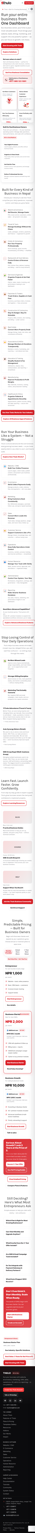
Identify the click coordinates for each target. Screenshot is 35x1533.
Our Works (7, 1434)
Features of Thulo (9, 1418)
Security (12, 1530)
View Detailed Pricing (17, 1179)
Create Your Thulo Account (14, 1390)
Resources (7, 1427)
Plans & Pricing (8, 1421)
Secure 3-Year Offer (15, 1164)
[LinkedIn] (15, 1401)
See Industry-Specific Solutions (17, 1350)
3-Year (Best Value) (26, 952)
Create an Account (15, 1323)
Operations (7, 1461)
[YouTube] (20, 1401)
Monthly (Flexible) (8, 952)
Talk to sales (12, 1133)
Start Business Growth (15, 1126)
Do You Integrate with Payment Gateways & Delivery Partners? (14, 1268)
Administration (8, 1467)
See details (11, 1005)
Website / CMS (8, 1445)
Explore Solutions (10, 52)
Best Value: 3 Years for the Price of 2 (19, 1356)
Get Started (29, 3)
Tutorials (6, 1484)
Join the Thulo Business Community (17, 901)
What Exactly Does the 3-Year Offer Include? (17, 1244)
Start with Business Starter (14, 1316)
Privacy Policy (7, 1528)
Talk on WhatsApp (11, 1395)
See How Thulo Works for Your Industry (17, 412)
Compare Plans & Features (17, 1186)
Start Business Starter (15, 1063)
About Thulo (7, 1415)
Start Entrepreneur (14, 999)
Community (7, 1487)
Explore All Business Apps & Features (17, 419)
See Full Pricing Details (16, 1170)
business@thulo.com (13, 1407)
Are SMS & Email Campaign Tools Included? (16, 1255)
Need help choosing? (15, 1069)
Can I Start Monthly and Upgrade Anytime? (15, 1233)
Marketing (6, 1451)
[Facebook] (5, 1401)
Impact (5, 1437)
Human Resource (9, 1464)
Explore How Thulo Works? (13, 457)
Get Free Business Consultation (17, 72)
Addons (6, 1430)
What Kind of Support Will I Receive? (16, 1280)
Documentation (8, 1481)
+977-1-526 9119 (11, 1405)
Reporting (6, 1470)
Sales (5, 1454)
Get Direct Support (17, 908)
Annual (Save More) (17, 952)
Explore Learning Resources (14, 803)
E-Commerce (8, 1448)
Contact (6, 1494)
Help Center (7, 1478)
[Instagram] (10, 1401)
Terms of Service (19, 1528)
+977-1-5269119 (11, 1512)
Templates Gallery (9, 1424)
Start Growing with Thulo (12, 45)
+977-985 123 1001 (17, 81)
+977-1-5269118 (11, 1509)
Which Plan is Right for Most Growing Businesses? (17, 1222)
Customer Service (9, 1457)
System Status (8, 1491)
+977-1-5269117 (11, 1506)
